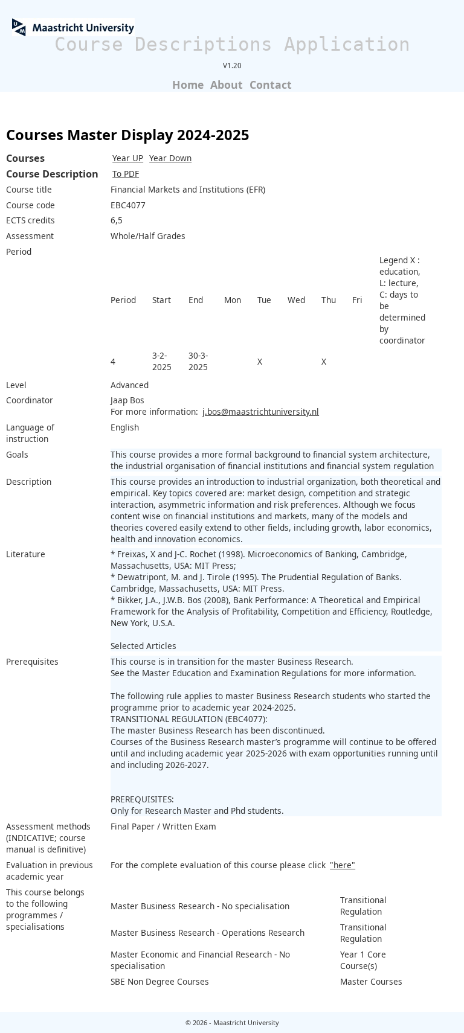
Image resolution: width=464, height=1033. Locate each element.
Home (188, 84)
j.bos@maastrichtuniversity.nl (260, 411)
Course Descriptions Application (232, 44)
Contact (271, 84)
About (226, 84)
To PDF (125, 173)
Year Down (170, 158)
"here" (342, 865)
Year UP (127, 158)
